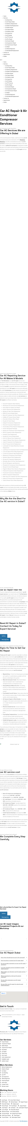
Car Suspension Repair (10, 43)
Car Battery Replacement (11, 23)
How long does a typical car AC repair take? (12, 960)
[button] (14, 60)
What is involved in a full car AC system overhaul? (11, 976)
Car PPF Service (9, 37)
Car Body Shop (8, 20)
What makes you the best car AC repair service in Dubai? (13, 972)
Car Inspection (8, 33)
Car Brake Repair (9, 27)
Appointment (6, 54)
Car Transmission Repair (11, 44)
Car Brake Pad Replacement (11, 25)
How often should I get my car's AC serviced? (13, 957)
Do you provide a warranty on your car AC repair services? (13, 964)
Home (4, 16)
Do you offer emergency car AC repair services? (11, 980)
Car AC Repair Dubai (10, 21)
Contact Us (6, 52)
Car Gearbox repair (9, 31)
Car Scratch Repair (9, 41)
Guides (5, 56)
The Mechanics (23, 1121)
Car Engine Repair (9, 29)
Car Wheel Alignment (10, 48)
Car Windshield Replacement (12, 50)
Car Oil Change (8, 35)
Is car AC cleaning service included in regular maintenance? (12, 968)
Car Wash (7, 46)
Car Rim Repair (8, 39)
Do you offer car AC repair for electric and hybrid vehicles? (12, 984)
